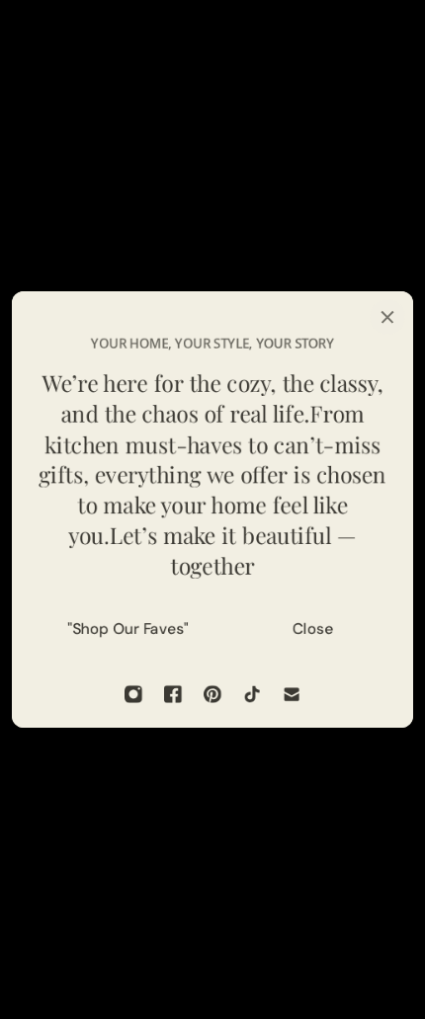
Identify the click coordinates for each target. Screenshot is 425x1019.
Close (313, 629)
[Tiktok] (252, 694)
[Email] (291, 694)
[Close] (387, 317)
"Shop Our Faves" (128, 629)
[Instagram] (133, 694)
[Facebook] (173, 694)
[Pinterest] (212, 694)
